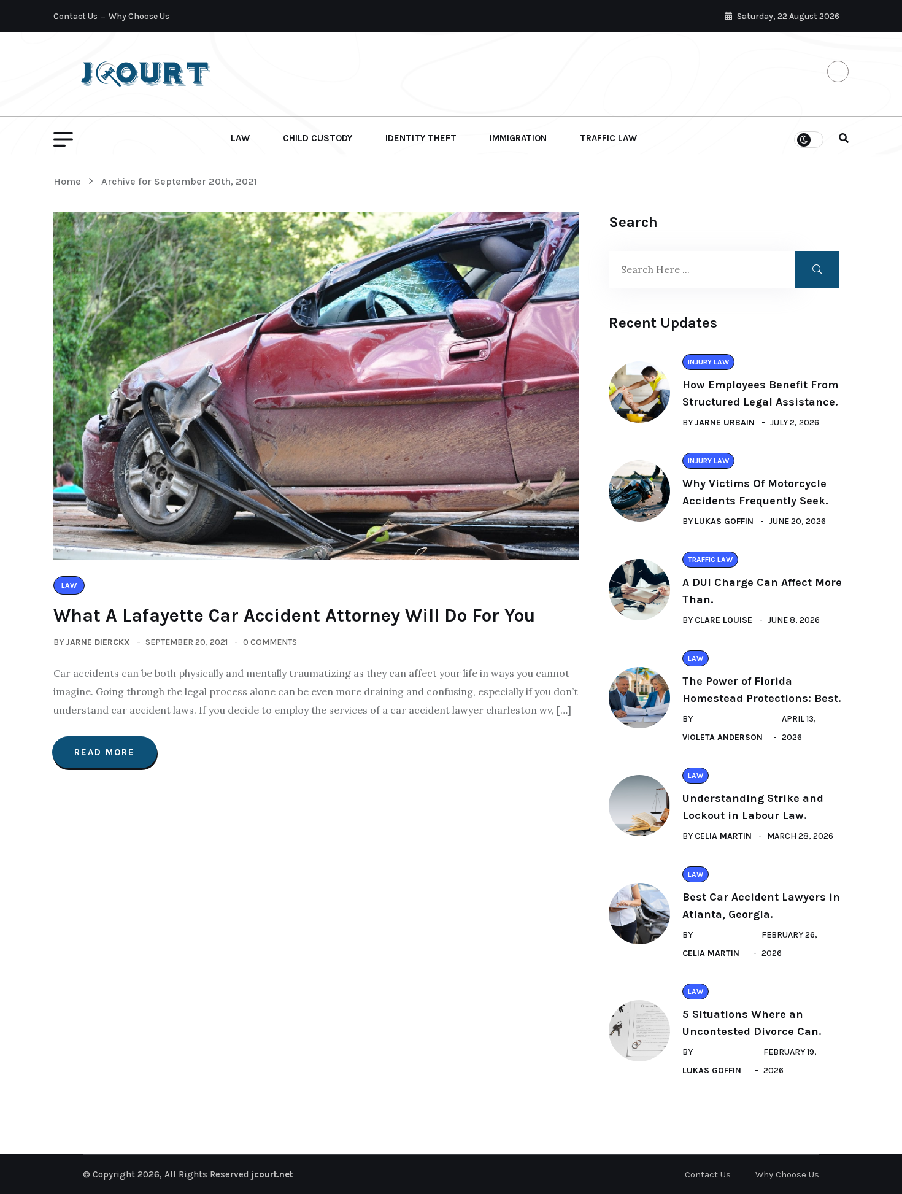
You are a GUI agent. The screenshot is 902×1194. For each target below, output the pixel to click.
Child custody (317, 138)
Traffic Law (608, 138)
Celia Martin (723, 836)
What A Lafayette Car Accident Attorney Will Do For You (294, 615)
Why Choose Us (139, 16)
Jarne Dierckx (98, 642)
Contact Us (75, 16)
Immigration (518, 138)
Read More (104, 752)
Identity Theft (421, 138)
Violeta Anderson (722, 737)
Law (240, 138)
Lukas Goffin (724, 521)
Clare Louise (723, 620)
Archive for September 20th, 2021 (179, 181)
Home (69, 181)
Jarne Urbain (725, 422)
